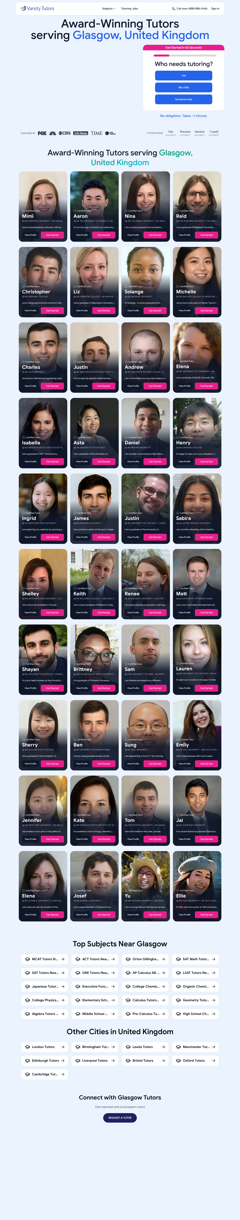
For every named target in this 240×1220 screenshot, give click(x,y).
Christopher (36, 291)
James (81, 518)
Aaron (80, 216)
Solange (134, 291)
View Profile (30, 235)
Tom (130, 820)
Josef (79, 895)
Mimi (27, 216)
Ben (77, 744)
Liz (76, 291)
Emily (182, 744)
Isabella (31, 442)
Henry (183, 442)
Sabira (183, 518)
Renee (132, 593)
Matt (181, 593)
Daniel (132, 442)
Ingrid (29, 518)
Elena (182, 366)
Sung (130, 744)
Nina (130, 216)
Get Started (52, 235)
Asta (78, 442)
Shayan (30, 669)
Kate (78, 820)
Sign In (215, 8)
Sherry (30, 744)
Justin (80, 367)
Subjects (107, 8)
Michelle (186, 291)
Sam (130, 669)
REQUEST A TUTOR (120, 1118)
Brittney (82, 669)
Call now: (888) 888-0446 (192, 8)
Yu (127, 895)
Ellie (181, 895)
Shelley (30, 593)
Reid (181, 216)
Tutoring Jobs (129, 8)
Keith (79, 593)
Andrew (134, 367)
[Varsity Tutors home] (37, 8)
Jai (179, 820)
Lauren (184, 668)
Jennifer (32, 820)
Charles (31, 367)
